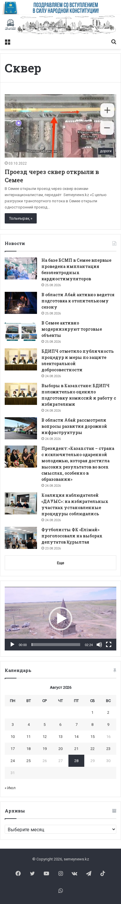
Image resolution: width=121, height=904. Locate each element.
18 (28, 748)
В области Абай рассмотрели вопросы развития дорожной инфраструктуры (74, 426)
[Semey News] (60, 25)
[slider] (55, 644)
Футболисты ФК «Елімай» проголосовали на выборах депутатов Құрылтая (71, 536)
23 (108, 748)
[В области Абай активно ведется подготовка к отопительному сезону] (21, 303)
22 (92, 748)
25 (28, 761)
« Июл (10, 788)
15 (92, 736)
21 (76, 748)
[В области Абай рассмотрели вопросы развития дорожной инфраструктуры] (21, 428)
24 (13, 761)
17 (13, 748)
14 (76, 736)
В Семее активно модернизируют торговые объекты (71, 329)
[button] (60, 618)
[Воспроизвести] (12, 645)
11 (28, 736)
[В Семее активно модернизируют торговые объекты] (21, 331)
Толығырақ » (20, 218)
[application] (60, 619)
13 (60, 736)
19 (45, 748)
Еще (60, 563)
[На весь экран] (109, 645)
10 (13, 736)
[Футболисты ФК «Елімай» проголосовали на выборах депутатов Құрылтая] (21, 538)
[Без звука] (99, 645)
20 (60, 748)
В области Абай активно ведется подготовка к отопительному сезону (78, 301)
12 (45, 736)
